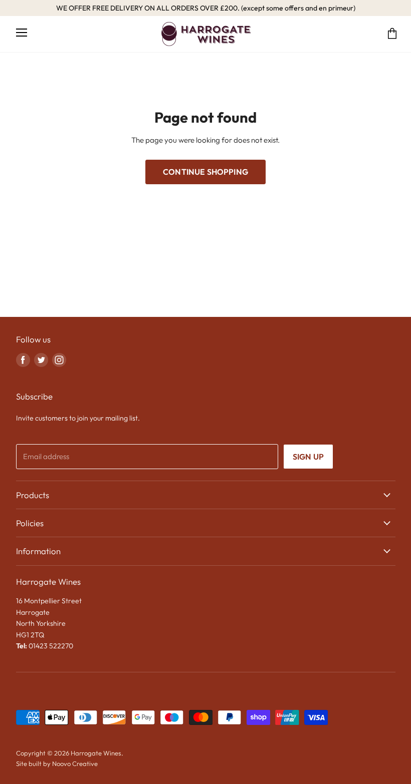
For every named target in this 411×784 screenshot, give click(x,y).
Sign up (308, 457)
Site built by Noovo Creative (57, 763)
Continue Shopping (205, 172)
